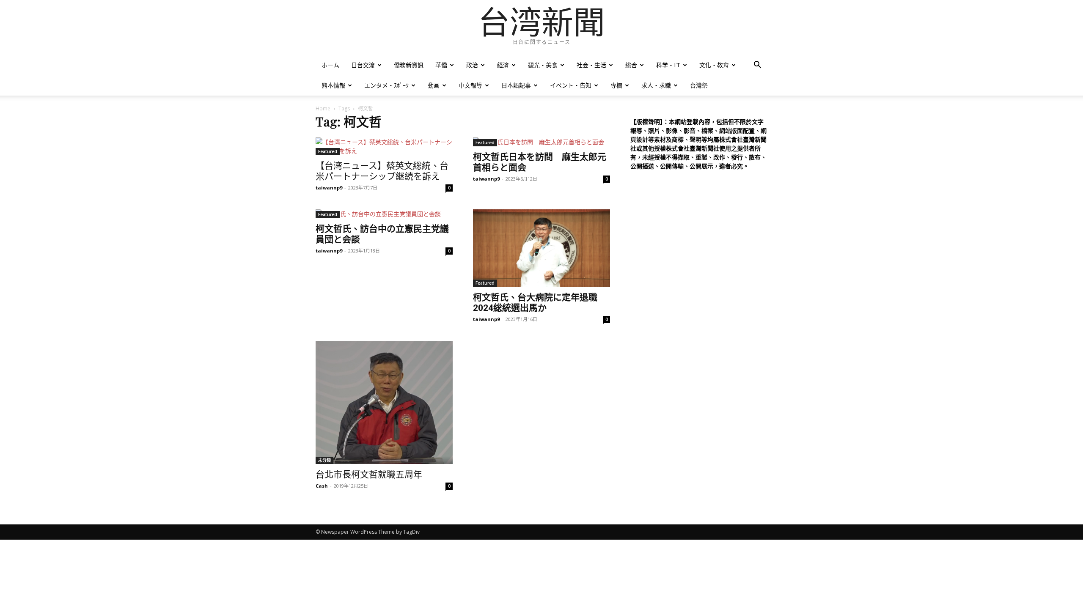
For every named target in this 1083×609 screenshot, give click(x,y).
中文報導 (470, 85)
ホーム (330, 65)
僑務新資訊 (408, 65)
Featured (327, 151)
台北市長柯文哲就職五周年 (369, 474)
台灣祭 (699, 85)
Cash (322, 486)
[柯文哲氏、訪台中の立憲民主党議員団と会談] (384, 213)
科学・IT (668, 65)
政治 (472, 65)
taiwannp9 (329, 187)
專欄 (616, 85)
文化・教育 (714, 65)
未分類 (324, 460)
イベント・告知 (570, 85)
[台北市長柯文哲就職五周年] (384, 402)
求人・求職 (656, 85)
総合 (631, 65)
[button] (757, 66)
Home (323, 108)
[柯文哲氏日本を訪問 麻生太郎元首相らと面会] (541, 141)
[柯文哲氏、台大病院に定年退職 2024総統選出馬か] (541, 248)
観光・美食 (543, 65)
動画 (434, 85)
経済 (503, 65)
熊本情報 (333, 85)
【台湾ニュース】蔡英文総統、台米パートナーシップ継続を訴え (382, 171)
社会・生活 (591, 65)
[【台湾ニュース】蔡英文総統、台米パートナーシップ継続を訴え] (384, 146)
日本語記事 (516, 85)
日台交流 (363, 65)
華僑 (441, 65)
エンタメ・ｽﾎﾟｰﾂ (386, 85)
